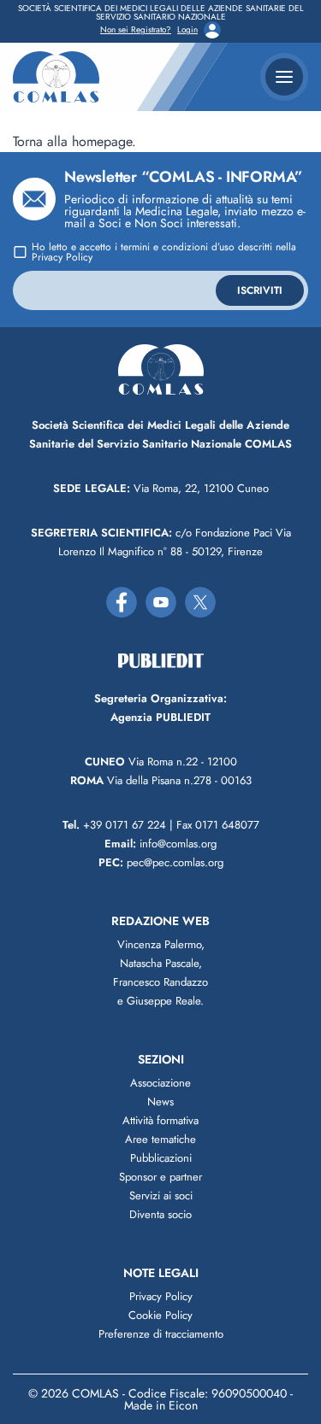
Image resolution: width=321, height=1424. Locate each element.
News (160, 1101)
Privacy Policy (62, 257)
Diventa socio (160, 1214)
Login (187, 30)
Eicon (183, 1405)
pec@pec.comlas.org (160, 862)
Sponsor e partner (160, 1177)
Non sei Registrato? (135, 30)
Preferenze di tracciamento (160, 1334)
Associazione (160, 1083)
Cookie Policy (160, 1315)
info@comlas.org (160, 843)
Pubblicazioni (161, 1158)
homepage (102, 141)
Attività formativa (160, 1120)
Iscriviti (259, 290)
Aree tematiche (160, 1139)
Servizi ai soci (161, 1195)
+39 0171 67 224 (114, 825)
